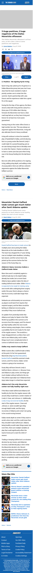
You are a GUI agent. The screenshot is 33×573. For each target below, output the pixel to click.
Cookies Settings (21, 556)
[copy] (12, 49)
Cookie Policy (19, 549)
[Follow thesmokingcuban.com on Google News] (28, 177)
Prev (6, 77)
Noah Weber (7, 217)
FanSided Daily (20, 543)
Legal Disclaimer (7, 553)
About (3, 537)
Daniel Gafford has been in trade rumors (15, 245)
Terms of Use (5, 549)
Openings (18, 537)
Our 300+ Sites (20, 540)
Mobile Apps (5, 543)
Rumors (9, 525)
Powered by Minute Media (12, 560)
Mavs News (10, 189)
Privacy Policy (20, 546)
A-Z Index (4, 556)
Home (3, 189)
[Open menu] (3, 3)
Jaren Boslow (8, 46)
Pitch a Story (5, 546)
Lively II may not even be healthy (13, 401)
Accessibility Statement (23, 553)
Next (26, 77)
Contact (4, 540)
